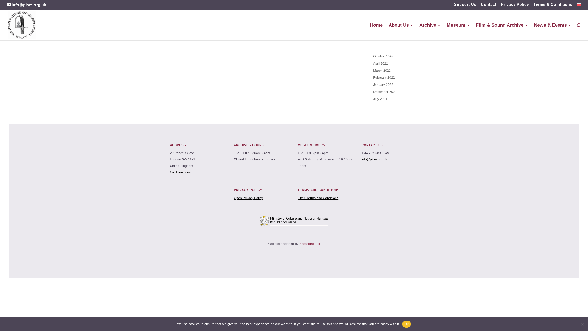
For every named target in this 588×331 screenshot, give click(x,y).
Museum (456, 25)
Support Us (465, 4)
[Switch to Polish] (579, 6)
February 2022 (384, 77)
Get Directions (180, 172)
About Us (399, 25)
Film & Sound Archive (499, 25)
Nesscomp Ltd (309, 243)
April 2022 (380, 63)
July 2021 (380, 99)
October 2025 (383, 56)
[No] (582, 324)
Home (376, 25)
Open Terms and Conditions (318, 198)
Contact (488, 4)
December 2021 (385, 92)
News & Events (550, 25)
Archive (427, 25)
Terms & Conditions (553, 4)
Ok (406, 324)
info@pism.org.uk (374, 159)
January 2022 (383, 84)
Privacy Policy (515, 4)
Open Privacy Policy (248, 198)
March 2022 (382, 70)
